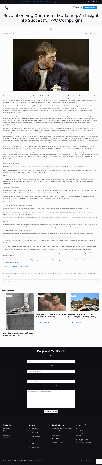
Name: (51, 355)
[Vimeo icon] (93, 2)
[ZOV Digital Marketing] (7, 7)
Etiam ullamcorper (8, 431)
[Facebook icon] (89, 2)
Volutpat (6, 437)
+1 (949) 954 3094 (24, 2)
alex (14, 33)
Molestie (34, 444)
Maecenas (35, 428)
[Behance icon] (96, 2)
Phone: (51, 376)
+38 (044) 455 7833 (38, 2)
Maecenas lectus (8, 433)
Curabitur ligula (7, 435)
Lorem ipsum (7, 428)
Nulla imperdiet (36, 436)
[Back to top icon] (95, 460)
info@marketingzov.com (53, 2)
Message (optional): (51, 386)
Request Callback (90, 7)
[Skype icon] (88, 2)
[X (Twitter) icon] (91, 2)
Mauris (33, 440)
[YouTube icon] (94, 2)
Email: (51, 366)
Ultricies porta (36, 432)
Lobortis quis (35, 447)
